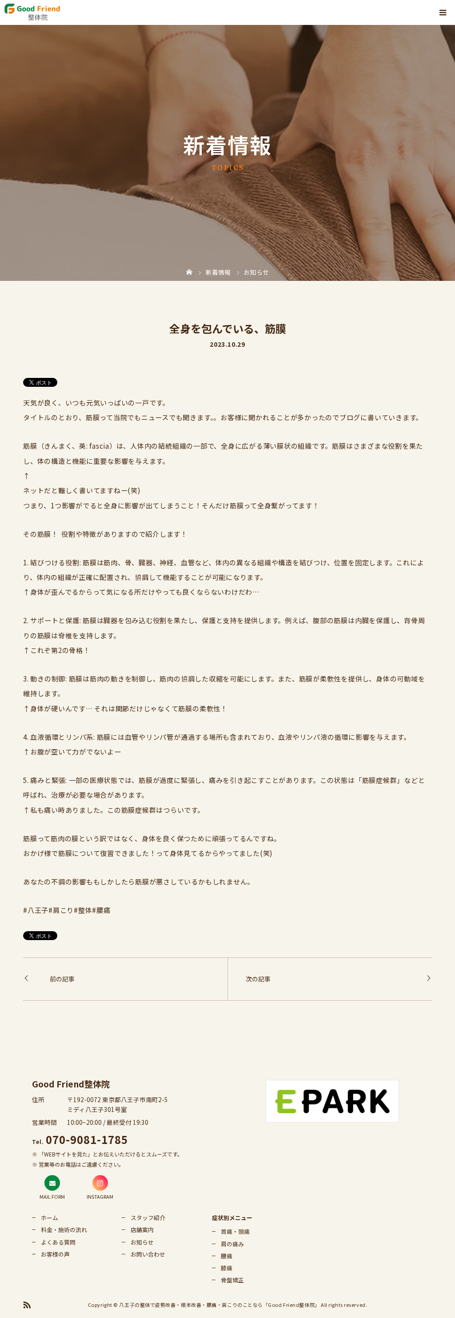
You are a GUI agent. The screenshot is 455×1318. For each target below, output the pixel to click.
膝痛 (226, 1268)
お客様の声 (55, 1254)
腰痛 (226, 1256)
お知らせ (142, 1242)
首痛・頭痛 (235, 1231)
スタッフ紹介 (148, 1217)
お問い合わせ (148, 1254)
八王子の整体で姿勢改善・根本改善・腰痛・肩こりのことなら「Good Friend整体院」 (219, 1304)
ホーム (49, 1217)
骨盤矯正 (232, 1280)
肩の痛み (232, 1244)
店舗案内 (142, 1229)
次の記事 (258, 978)
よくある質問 (58, 1242)
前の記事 (62, 978)
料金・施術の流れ (64, 1229)
